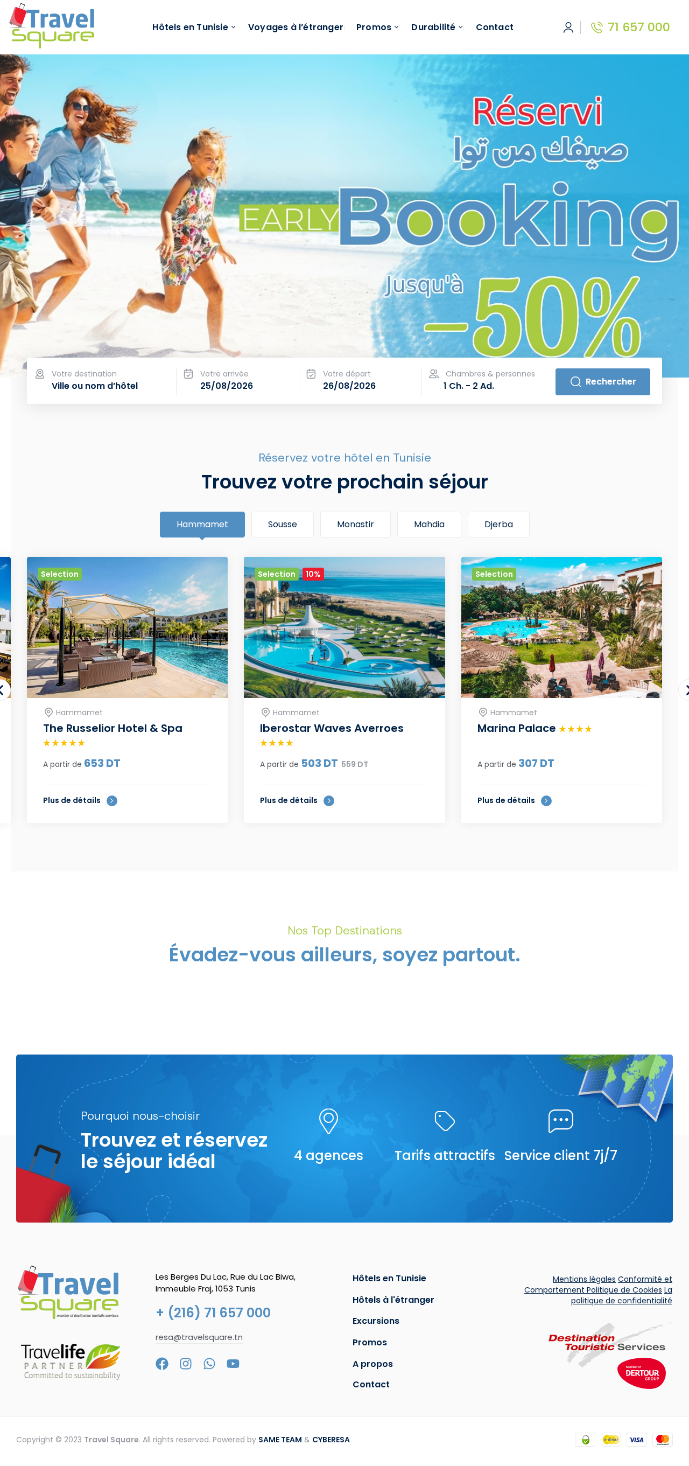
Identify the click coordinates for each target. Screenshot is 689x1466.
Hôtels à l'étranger (393, 1300)
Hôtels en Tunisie (389, 1278)
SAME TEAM (280, 1439)
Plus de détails (72, 800)
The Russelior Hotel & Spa (112, 728)
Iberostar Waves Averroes (332, 728)
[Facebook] (162, 1363)
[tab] (202, 524)
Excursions (376, 1321)
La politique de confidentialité (621, 1295)
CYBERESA (331, 1439)
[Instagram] (185, 1363)
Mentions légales (584, 1279)
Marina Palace (518, 728)
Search (603, 381)
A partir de (62, 764)
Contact (371, 1384)
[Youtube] (233, 1363)
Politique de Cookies (624, 1290)
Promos (370, 1342)
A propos (373, 1364)
